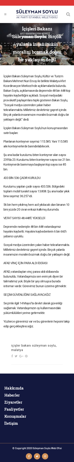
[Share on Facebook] (12, 356)
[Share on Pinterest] (26, 356)
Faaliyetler (14, 409)
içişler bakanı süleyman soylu (33, 345)
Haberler (12, 395)
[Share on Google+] (21, 356)
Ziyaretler (13, 402)
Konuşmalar (15, 416)
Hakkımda (13, 388)
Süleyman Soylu (42, 448)
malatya (17, 350)
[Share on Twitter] (16, 356)
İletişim (11, 423)
